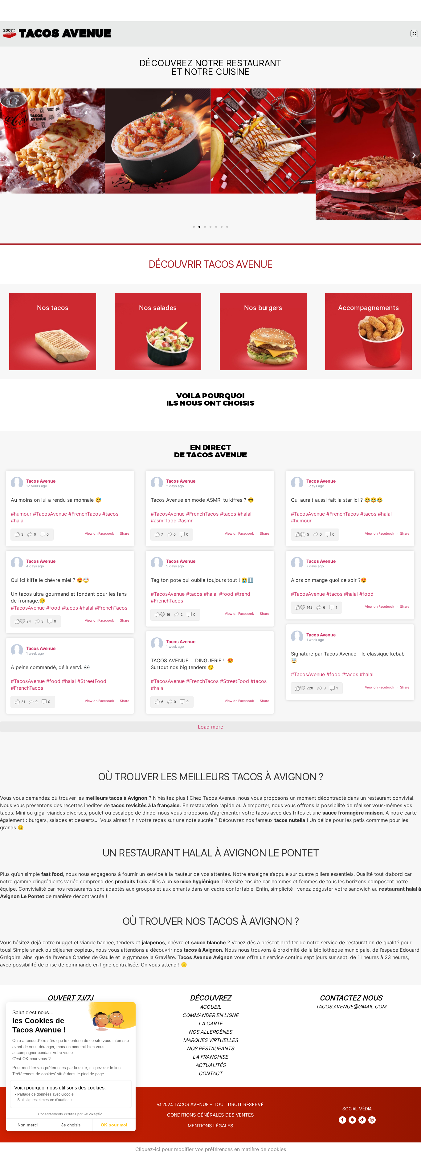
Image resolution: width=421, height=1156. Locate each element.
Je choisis (70, 1124)
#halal (18, 520)
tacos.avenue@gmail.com (351, 1006)
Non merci (28, 1124)
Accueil (210, 1007)
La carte (210, 1023)
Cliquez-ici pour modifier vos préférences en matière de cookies (210, 1149)
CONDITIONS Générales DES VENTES (210, 1115)
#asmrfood (164, 520)
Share (124, 533)
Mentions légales (210, 1126)
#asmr (185, 520)
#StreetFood (234, 681)
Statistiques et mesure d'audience (45, 1100)
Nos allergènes (210, 1032)
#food (53, 608)
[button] (7, 155)
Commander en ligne (210, 1015)
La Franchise (210, 1057)
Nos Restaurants (210, 1048)
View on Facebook (100, 533)
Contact (210, 1073)
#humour (21, 514)
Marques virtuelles (210, 1040)
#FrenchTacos (84, 514)
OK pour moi (114, 1124)
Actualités (210, 1065)
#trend (242, 594)
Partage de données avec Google (45, 1094)
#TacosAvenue (50, 514)
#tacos (110, 514)
